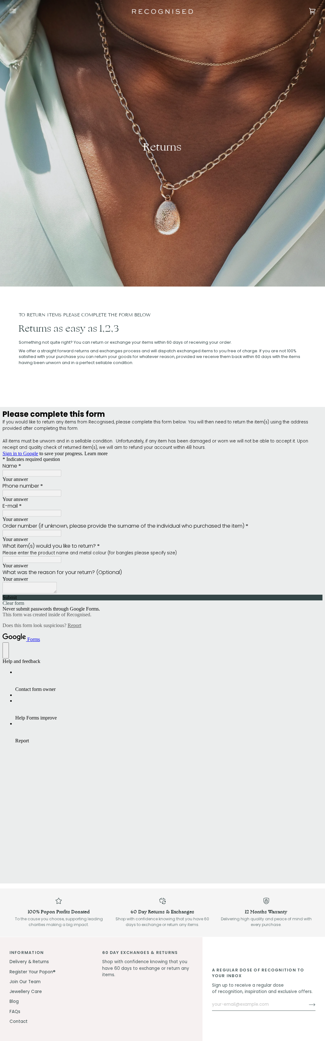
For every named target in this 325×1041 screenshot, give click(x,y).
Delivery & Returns (29, 962)
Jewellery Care (26, 992)
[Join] (307, 1004)
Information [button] (27, 952)
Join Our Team (25, 982)
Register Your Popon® (33, 972)
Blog (14, 1001)
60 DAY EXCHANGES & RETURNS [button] (140, 952)
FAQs (15, 1012)
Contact (19, 1021)
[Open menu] (19, 11)
